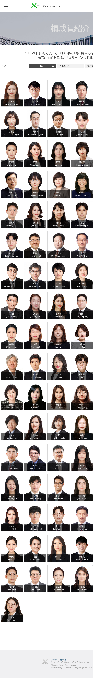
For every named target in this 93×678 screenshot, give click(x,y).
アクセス (54, 660)
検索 (42, 66)
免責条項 (63, 660)
